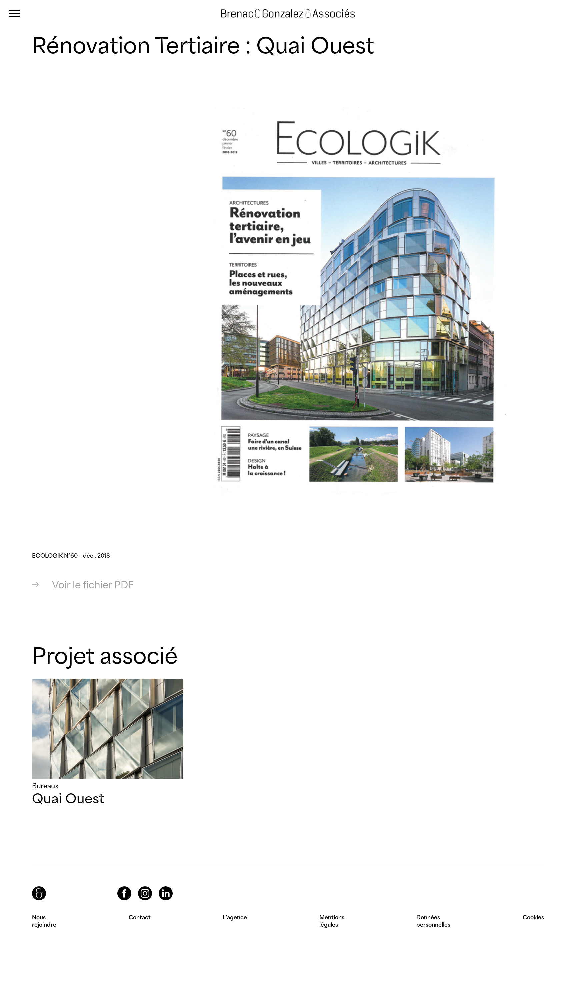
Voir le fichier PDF (93, 584)
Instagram (139, 886)
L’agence (235, 917)
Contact (140, 917)
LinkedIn (160, 886)
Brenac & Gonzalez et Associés (270, 13)
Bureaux (45, 786)
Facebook (118, 886)
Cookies (533, 917)
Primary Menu (14, 13)
